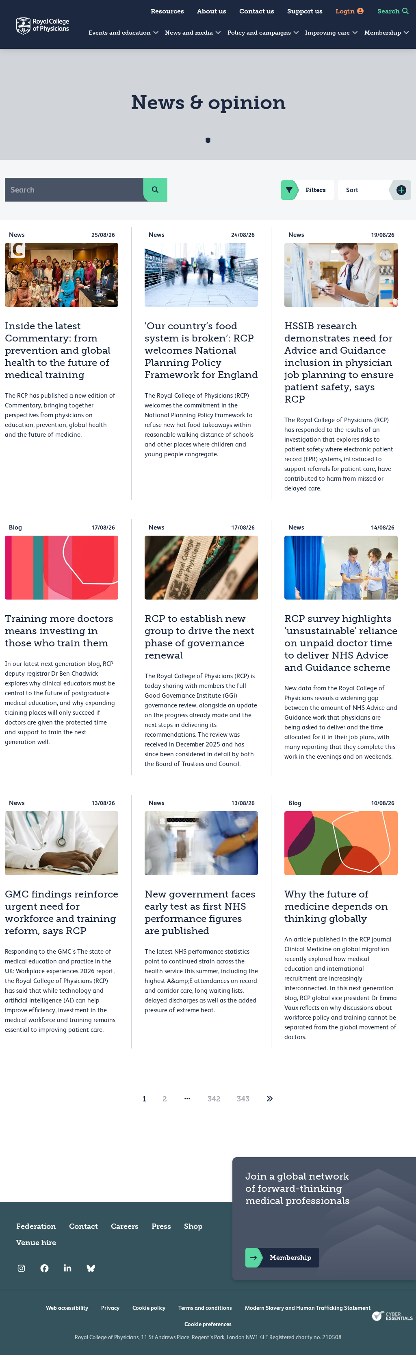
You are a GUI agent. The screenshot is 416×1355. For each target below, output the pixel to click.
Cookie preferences (208, 1324)
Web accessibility (67, 1308)
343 (243, 1099)
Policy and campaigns (260, 32)
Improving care (328, 32)
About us (211, 11)
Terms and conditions (205, 1308)
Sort (352, 190)
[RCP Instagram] (21, 1269)
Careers (125, 1226)
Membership (383, 32)
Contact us (256, 11)
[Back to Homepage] (34, 31)
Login (346, 11)
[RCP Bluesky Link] (90, 1269)
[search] (155, 189)
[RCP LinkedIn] (67, 1269)
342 (214, 1099)
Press (161, 1226)
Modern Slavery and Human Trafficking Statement (307, 1308)
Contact (83, 1226)
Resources (167, 11)
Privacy (110, 1308)
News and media (189, 32)
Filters (316, 190)
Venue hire (36, 1242)
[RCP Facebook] (44, 1269)
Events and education (120, 32)
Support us (305, 11)
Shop (193, 1226)
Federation (36, 1226)
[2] (270, 1099)
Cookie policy (148, 1308)
